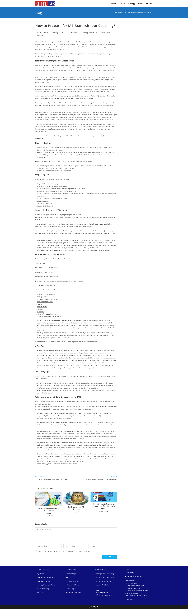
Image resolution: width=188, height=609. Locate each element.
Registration (41, 574)
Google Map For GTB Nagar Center (136, 595)
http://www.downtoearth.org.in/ (47, 299)
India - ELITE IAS (96, 469)
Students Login (71, 574)
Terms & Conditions (101, 593)
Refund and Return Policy (103, 595)
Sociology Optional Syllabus (46, 577)
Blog (67, 577)
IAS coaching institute (89, 129)
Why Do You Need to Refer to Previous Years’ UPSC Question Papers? (48, 511)
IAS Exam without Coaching (83, 469)
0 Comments (40, 35)
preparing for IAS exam (66, 360)
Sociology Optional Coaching (104, 574)
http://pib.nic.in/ (42, 297)
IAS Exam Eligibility (72, 581)
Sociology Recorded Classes (104, 581)
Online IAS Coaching (98, 224)
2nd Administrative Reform (49, 316)
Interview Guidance (72, 585)
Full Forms (40, 592)
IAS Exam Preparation (104, 33)
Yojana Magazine (71, 589)
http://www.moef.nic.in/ (45, 302)
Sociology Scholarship (44, 581)
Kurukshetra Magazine (73, 592)
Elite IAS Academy (42, 33)
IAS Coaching (72, 33)
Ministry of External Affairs (46, 294)
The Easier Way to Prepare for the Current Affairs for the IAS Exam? (103, 506)
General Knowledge (43, 589)
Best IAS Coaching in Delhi (46, 469)
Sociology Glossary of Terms (46, 585)
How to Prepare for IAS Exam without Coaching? (139, 12)
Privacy (97, 590)
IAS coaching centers (86, 33)
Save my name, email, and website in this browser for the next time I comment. (64, 551)
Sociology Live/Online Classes (105, 577)
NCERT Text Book (57, 335)
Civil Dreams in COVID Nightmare (76, 508)
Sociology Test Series (102, 585)
